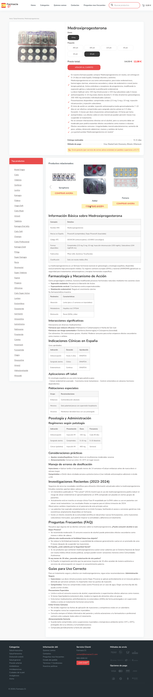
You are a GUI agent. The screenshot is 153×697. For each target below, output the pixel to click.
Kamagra (17, 195)
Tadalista (18, 221)
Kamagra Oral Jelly (21, 226)
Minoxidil (18, 375)
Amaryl (17, 365)
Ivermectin (18, 314)
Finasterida (18, 334)
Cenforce (18, 185)
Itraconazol (18, 345)
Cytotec (17, 339)
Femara (125, 198)
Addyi (94, 201)
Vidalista (17, 180)
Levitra (17, 190)
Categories (44, 5)
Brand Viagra (19, 169)
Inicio (11, 19)
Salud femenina (19, 19)
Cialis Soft (18, 231)
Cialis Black (19, 211)
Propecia (17, 283)
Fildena (17, 200)
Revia (16, 262)
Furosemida (19, 350)
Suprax (17, 278)
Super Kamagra (20, 257)
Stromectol (18, 267)
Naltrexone (18, 329)
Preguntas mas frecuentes (94, 5)
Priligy (16, 252)
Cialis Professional (21, 242)
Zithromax (18, 288)
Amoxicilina (19, 319)
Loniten (17, 298)
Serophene (64, 188)
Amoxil (17, 216)
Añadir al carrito (84, 67)
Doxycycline (19, 360)
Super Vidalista (20, 272)
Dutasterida (19, 308)
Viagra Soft (18, 205)
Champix (17, 236)
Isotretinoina (19, 324)
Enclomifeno (19, 303)
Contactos (75, 5)
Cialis (16, 175)
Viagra (16, 355)
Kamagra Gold (20, 247)
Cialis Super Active (22, 293)
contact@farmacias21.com (87, 654)
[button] (64, 193)
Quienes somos (60, 5)
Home (33, 5)
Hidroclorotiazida (21, 370)
